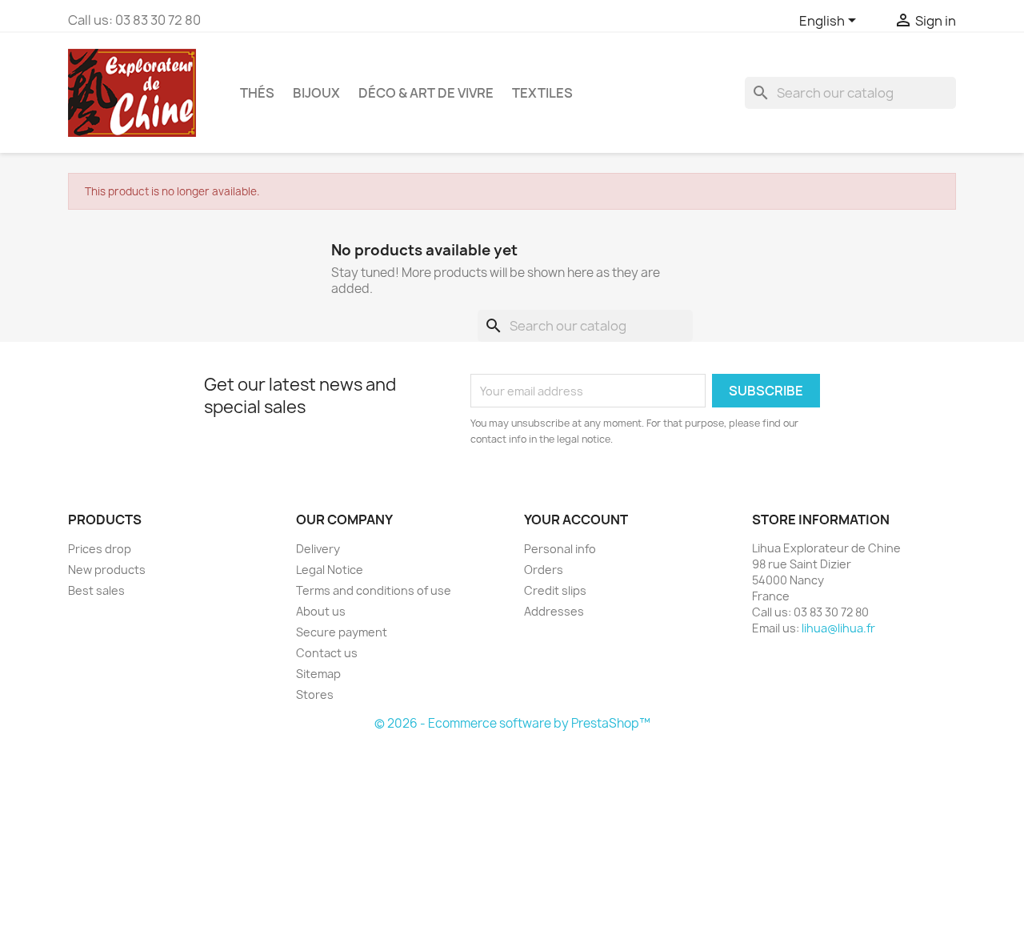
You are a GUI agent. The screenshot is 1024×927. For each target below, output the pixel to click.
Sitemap (318, 673)
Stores (315, 694)
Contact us (327, 652)
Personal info (560, 548)
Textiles (542, 93)
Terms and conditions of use (373, 590)
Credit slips (555, 590)
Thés (257, 93)
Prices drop (99, 548)
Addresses (554, 611)
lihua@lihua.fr (838, 628)
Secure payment (341, 632)
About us (321, 611)
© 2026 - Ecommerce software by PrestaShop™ (512, 723)
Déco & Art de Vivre (426, 93)
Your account (576, 519)
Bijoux (316, 93)
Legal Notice (329, 569)
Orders (543, 569)
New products (107, 569)
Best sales (96, 590)
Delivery (318, 548)
